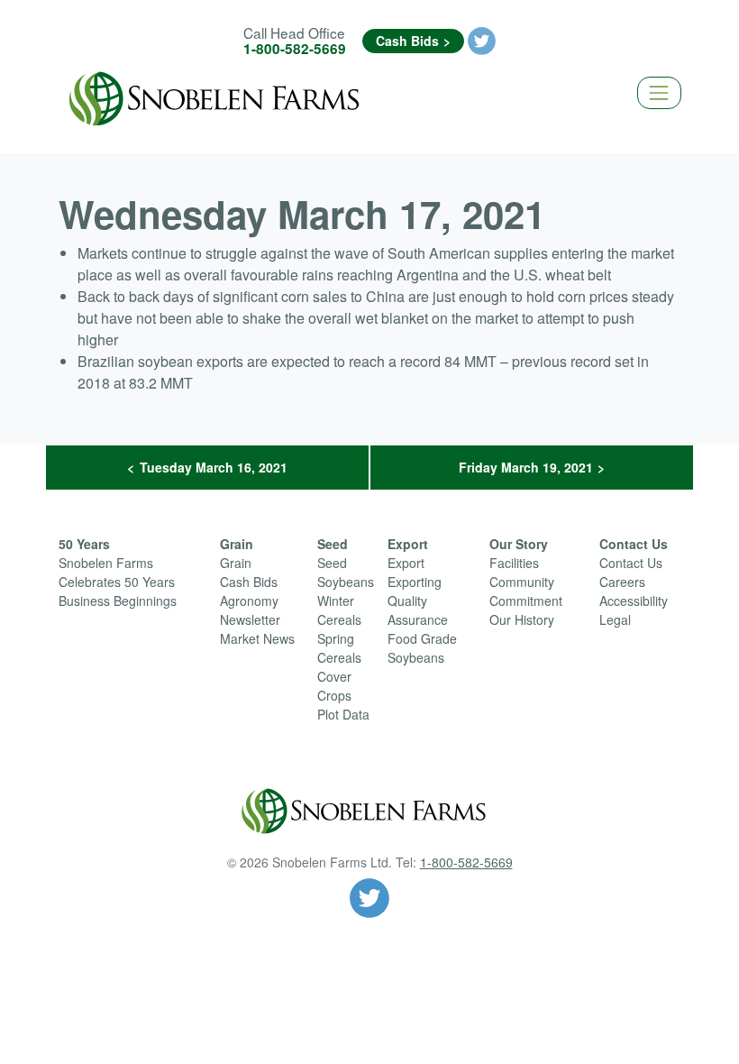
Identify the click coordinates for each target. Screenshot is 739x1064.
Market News (257, 638)
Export (408, 544)
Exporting (415, 582)
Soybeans (345, 582)
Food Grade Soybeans (422, 647)
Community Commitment (525, 591)
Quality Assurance (418, 610)
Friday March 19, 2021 (526, 467)
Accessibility (633, 601)
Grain (236, 544)
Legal (615, 619)
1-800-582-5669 (294, 49)
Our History (521, 619)
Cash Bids (407, 41)
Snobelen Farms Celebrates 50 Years (117, 572)
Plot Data (343, 714)
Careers (622, 582)
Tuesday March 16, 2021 (213, 467)
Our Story (518, 544)
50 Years (84, 544)
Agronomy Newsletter (250, 610)
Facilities (514, 563)
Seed (332, 544)
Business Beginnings (118, 601)
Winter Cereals (339, 610)
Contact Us (633, 544)
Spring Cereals (339, 647)
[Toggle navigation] (659, 92)
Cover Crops (334, 685)
